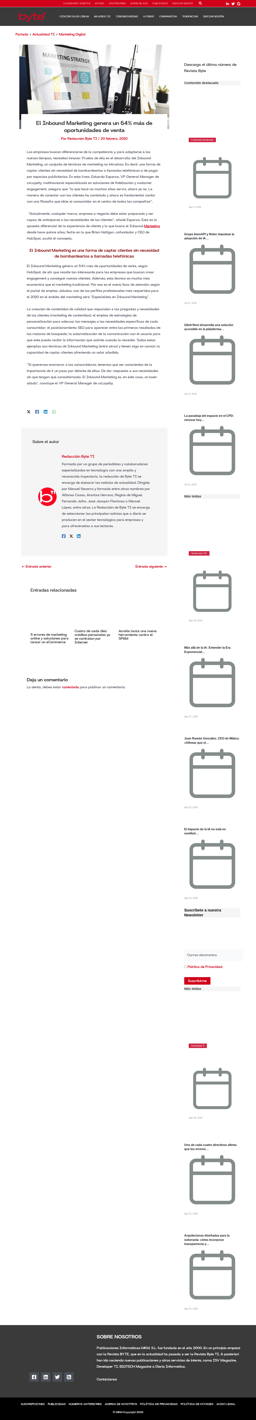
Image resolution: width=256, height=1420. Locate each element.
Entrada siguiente (151, 566)
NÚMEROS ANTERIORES (85, 1404)
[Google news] (238, 3)
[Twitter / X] (29, 411)
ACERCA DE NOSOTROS (121, 1404)
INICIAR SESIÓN (182, 3)
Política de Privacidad (205, 967)
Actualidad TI (43, 34)
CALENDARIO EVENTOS (77, 3)
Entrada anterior (37, 566)
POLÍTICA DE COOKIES (197, 1404)
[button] (200, 4)
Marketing (152, 226)
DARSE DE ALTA (139, 3)
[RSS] (69, 1377)
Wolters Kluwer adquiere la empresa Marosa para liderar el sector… (212, 1057)
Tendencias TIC (199, 553)
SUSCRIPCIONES (33, 1404)
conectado (70, 687)
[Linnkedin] (227, 3)
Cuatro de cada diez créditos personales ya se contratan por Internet (92, 636)
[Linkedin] (45, 411)
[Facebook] (37, 411)
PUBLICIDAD (160, 3)
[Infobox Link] (212, 67)
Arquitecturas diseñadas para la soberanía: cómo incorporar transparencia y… (207, 1240)
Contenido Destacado (202, 140)
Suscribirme (197, 981)
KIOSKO (99, 3)
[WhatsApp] (54, 411)
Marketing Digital (72, 34)
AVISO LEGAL (225, 1404)
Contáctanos (107, 1379)
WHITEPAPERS (117, 3)
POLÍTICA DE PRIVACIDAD (159, 1404)
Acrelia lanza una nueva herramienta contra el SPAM (138, 634)
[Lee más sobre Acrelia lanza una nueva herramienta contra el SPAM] (138, 613)
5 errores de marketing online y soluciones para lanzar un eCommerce (50, 638)
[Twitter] (233, 3)
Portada (22, 34)
